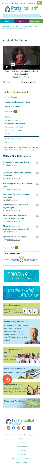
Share (29, 82)
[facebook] (13, 428)
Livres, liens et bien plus (14, 368)
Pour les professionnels (13, 130)
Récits (7, 133)
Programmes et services (14, 384)
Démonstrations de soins (14, 120)
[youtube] (23, 428)
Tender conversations (13, 106)
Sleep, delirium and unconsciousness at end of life (16, 227)
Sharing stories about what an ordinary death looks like (16, 217)
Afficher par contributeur (14, 138)
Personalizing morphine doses (16, 162)
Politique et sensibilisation (15, 127)
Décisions (8, 117)
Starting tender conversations (17, 101)
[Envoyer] (5, 82)
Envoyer (8, 82)
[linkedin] (29, 428)
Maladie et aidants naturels (15, 123)
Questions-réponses (12, 305)
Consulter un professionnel (15, 321)
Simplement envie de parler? (13, 350)
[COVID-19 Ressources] (21, 276)
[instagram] (8, 428)
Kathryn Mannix (23, 76)
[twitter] (18, 428)
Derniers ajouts (10, 142)
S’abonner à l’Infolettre (14, 401)
